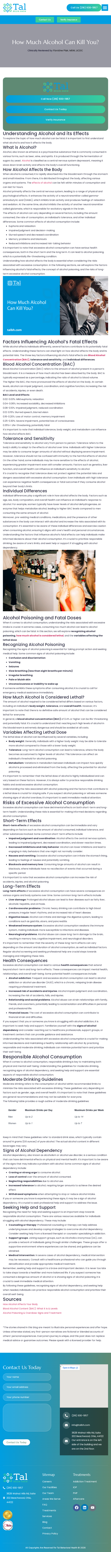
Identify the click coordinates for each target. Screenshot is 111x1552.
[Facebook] (76, 1507)
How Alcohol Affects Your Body (20, 1304)
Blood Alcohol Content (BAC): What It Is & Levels (30, 1308)
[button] (105, 7)
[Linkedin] (84, 1507)
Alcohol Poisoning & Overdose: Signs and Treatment (32, 1313)
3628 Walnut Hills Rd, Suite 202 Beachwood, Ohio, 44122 (87, 1434)
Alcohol (26, 160)
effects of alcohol (42, 182)
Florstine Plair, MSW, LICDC (68, 50)
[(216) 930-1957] (66, 1415)
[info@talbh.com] (66, 1425)
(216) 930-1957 (80, 1415)
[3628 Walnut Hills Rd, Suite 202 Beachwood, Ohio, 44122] (66, 1441)
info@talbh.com (81, 1425)
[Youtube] (92, 1507)
